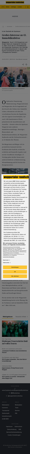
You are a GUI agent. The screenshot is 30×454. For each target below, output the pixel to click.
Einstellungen (15, 267)
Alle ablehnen (15, 276)
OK (15, 271)
